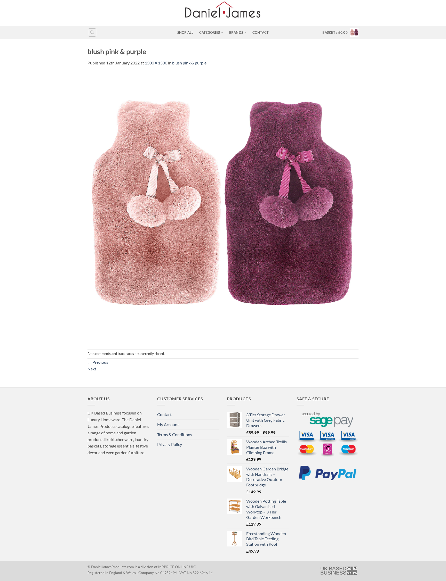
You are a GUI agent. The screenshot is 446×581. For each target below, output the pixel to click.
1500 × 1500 (156, 62)
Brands (236, 32)
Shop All (185, 32)
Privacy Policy (169, 444)
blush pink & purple (189, 62)
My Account (168, 424)
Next (94, 368)
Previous (97, 362)
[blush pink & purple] (223, 207)
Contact (260, 32)
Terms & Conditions (174, 434)
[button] (340, 32)
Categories (209, 32)
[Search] (92, 32)
